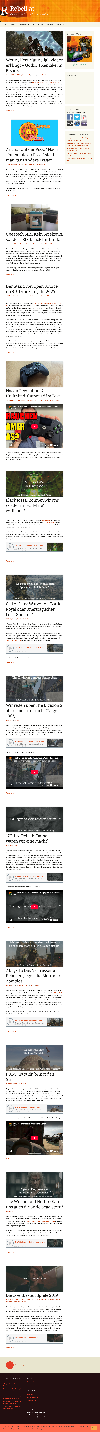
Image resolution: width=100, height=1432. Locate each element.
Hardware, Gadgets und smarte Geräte (31, 244)
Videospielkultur (32, 1382)
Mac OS (13, 985)
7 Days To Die (58, 993)
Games (13, 25)
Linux (8, 985)
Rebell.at (19, 619)
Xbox (38, 75)
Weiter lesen (11, 111)
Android (9, 1083)
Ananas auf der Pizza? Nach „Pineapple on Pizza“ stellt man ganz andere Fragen (32, 155)
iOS (19, 1083)
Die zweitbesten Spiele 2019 (32, 1295)
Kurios (22, 164)
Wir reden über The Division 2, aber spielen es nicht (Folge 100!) (34, 710)
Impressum (60, 25)
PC (18, 75)
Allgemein (10, 845)
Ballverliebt (30, 1394)
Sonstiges (10, 1211)
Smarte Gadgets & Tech (27, 25)
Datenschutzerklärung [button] (34, 1429)
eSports (40, 25)
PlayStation (22, 75)
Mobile (38, 1299)
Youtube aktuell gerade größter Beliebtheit (40, 1221)
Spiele (28, 75)
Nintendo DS (44, 1299)
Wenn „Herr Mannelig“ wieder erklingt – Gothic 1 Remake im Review (34, 65)
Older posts (16, 1365)
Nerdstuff (50, 25)
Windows (33, 75)
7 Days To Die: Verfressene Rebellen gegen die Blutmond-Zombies (34, 976)
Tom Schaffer (55, 400)
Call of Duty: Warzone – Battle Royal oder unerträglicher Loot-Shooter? (33, 609)
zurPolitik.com (31, 1400)
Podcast (4, 25)
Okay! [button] (94, 1428)
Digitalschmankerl (32, 1397)
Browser (21, 1299)
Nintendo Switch (53, 1299)
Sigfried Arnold (47, 75)
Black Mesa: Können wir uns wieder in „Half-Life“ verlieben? (32, 505)
